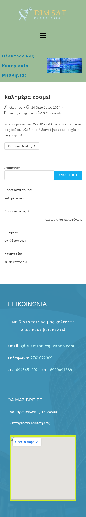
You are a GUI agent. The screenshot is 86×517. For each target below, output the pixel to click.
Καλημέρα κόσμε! (27, 96)
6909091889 (61, 369)
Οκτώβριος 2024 (15, 241)
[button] (43, 35)
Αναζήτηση (12, 168)
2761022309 (41, 357)
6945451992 (27, 369)
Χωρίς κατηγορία (21, 113)
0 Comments (52, 113)
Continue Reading (23, 145)
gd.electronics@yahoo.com (47, 345)
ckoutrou (15, 107)
